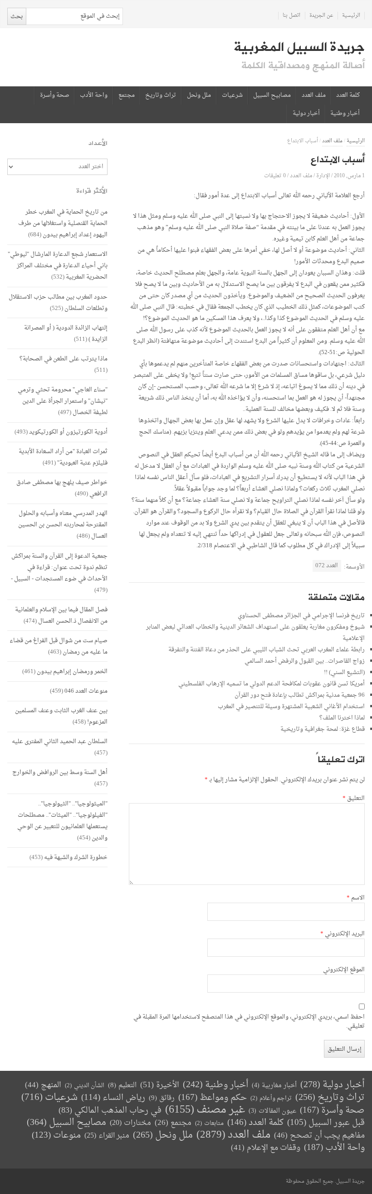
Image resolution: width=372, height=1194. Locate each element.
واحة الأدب (94, 95)
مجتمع (126, 95)
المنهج (43, 1085)
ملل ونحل (199, 95)
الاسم (356, 898)
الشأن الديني (84, 1085)
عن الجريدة (321, 16)
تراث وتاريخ (160, 95)
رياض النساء (113, 1098)
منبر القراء (106, 1136)
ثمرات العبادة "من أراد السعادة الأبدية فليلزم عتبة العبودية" (63, 457)
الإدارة (323, 175)
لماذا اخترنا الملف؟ (342, 718)
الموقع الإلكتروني (344, 969)
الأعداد (98, 143)
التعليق (354, 798)
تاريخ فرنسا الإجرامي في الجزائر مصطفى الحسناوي (301, 615)
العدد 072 (326, 565)
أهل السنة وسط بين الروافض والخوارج (60, 772)
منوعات (56, 1135)
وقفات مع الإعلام (265, 1148)
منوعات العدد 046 (86, 691)
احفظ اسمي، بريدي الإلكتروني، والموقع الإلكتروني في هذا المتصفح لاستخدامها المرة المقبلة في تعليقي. (249, 1022)
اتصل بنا (291, 16)
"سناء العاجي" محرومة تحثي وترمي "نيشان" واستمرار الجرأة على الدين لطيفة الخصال (63, 401)
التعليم (122, 1085)
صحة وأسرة (54, 95)
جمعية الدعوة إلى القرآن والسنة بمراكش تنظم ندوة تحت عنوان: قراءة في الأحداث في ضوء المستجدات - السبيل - (59, 567)
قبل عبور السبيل (326, 1123)
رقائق (162, 1098)
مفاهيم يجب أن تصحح (319, 1135)
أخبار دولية (306, 113)
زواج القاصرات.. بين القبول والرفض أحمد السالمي (305, 661)
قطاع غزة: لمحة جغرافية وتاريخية (322, 729)
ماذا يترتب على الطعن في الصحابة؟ (64, 359)
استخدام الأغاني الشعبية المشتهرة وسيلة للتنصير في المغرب (291, 706)
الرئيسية (351, 16)
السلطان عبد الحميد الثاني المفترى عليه (60, 741)
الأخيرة (159, 1085)
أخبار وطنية (345, 113)
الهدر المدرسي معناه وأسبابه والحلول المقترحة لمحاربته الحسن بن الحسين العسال (63, 525)
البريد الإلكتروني (342, 934)
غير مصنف (205, 1110)
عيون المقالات (272, 1111)
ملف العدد (314, 95)
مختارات (130, 1123)
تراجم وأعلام (271, 1098)
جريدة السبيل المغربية (299, 47)
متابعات (209, 1123)
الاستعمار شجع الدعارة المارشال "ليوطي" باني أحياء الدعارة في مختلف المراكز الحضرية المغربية (58, 266)
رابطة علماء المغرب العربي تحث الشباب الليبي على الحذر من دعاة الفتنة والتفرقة (266, 649)
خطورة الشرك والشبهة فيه (76, 857)
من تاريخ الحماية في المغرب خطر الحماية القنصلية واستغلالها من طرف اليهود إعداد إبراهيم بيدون (63, 223)
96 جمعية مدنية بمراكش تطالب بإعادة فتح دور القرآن (300, 695)
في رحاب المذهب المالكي (110, 1110)
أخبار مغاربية (274, 1085)
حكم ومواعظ (212, 1098)
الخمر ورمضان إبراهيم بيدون (72, 671)
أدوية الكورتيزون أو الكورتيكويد (68, 432)
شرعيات (232, 95)
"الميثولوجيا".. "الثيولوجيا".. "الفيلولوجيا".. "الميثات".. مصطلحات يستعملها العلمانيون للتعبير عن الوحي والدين (62, 821)
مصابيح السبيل (272, 95)
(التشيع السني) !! (344, 672)
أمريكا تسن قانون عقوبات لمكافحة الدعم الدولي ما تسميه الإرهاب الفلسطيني (271, 683)
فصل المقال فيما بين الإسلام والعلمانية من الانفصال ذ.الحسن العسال (61, 615)
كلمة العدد (348, 95)
